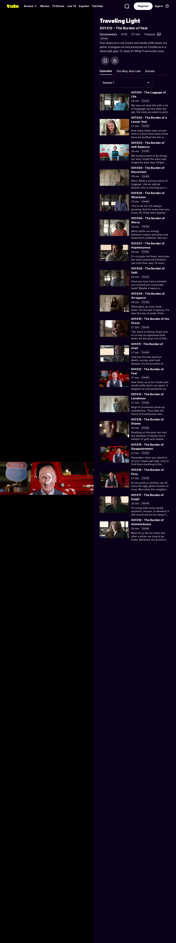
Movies (44, 6)
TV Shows (58, 6)
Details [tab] (150, 71)
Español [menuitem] (84, 6)
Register (143, 6)
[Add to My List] (105, 61)
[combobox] (126, 82)
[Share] (115, 61)
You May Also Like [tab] (128, 71)
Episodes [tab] (106, 71)
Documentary (108, 34)
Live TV (71, 6)
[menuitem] (31, 6)
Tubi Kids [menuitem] (97, 6)
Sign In (159, 6)
